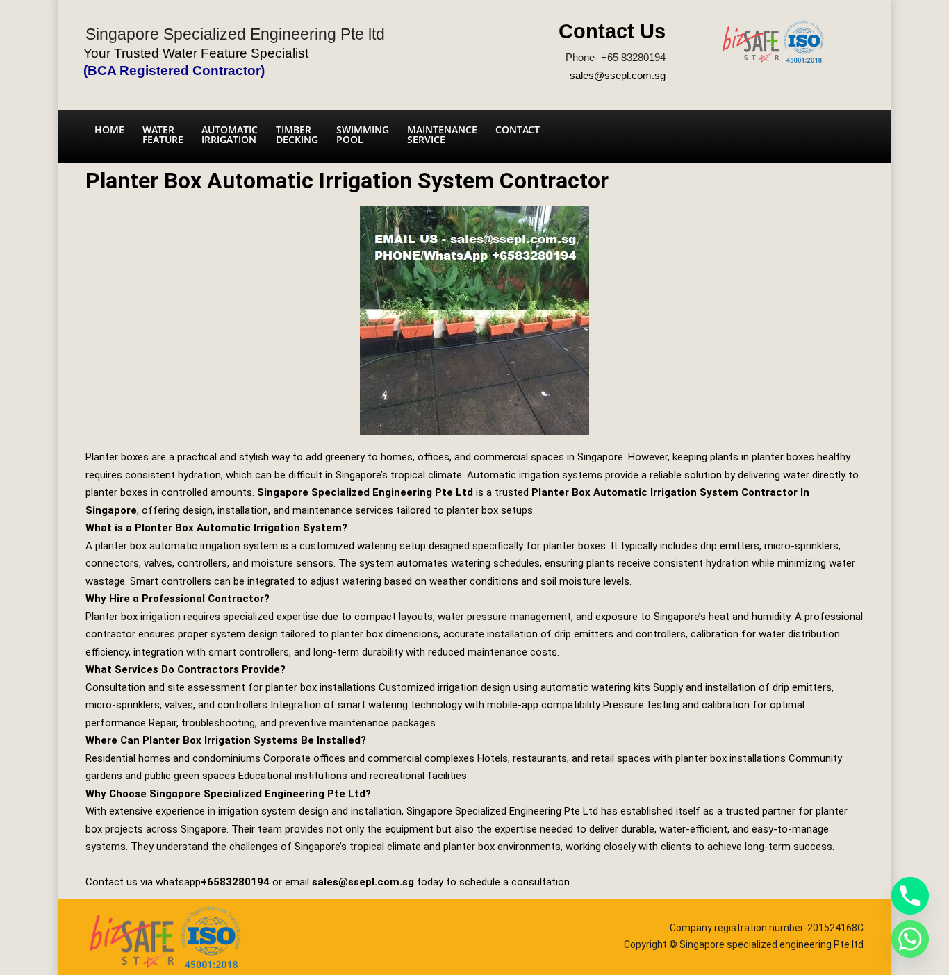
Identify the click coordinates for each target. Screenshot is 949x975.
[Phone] (910, 896)
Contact (517, 129)
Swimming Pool (362, 134)
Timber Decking (297, 134)
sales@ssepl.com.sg (618, 75)
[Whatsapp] (910, 939)
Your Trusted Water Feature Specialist (195, 53)
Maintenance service (442, 134)
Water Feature (162, 134)
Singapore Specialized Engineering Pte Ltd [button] (365, 492)
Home (109, 129)
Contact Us (612, 31)
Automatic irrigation (229, 134)
